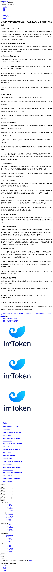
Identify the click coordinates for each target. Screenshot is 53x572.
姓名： (2, 487)
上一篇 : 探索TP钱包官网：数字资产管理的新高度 (12, 313)
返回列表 (3, 316)
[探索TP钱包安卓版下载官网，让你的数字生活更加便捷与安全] (17, 387)
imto (4, 8)
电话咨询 (5, 565)
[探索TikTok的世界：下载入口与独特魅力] (17, 355)
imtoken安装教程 (9, 505)
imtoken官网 (5, 15)
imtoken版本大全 (9, 508)
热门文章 (5, 422)
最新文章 (5, 423)
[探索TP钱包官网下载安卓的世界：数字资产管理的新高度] (17, 419)
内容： (2, 496)
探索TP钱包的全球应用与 (10, 318)
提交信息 (2, 500)
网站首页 (5, 7)
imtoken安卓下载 (7, 16)
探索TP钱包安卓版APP (10, 321)
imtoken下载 (5, 18)
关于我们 (5, 567)
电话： (2, 490)
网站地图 (31, 560)
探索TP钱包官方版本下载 (10, 320)
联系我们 (5, 568)
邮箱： (2, 493)
